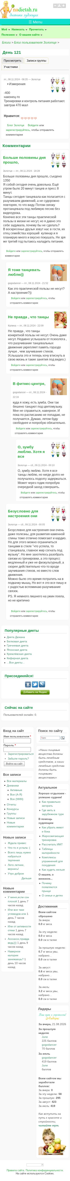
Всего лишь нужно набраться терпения (19, 856)
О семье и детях (52, 895)
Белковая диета (17, 641)
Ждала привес (17, 843)
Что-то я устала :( (19, 847)
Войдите (33, 125)
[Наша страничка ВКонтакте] (28, 686)
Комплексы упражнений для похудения (52, 861)
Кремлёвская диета (19, 653)
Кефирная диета (17, 658)
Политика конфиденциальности (44, 1170)
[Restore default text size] (59, 7)
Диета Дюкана (16, 637)
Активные (16, 790)
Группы (11, 813)
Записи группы (36, 60)
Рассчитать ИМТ (52, 844)
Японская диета (17, 649)
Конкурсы (13, 809)
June (45, 1036)
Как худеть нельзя (53, 869)
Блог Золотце (15, 125)
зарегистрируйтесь (18, 129)
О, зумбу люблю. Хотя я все (31, 451)
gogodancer (49, 1044)
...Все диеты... (16, 662)
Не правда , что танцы (28, 317)
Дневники (13, 785)
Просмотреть (14, 60)
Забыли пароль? (18, 758)
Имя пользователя (17, 736)
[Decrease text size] (55, 7)
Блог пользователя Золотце (35, 42)
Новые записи (16, 818)
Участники (11, 67)
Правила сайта (15, 1170)
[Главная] (19, 17)
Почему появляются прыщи (49, 887)
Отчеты (11, 804)
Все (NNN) (16, 799)
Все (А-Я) (16, 794)
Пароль (10, 745)
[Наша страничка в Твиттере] (35, 686)
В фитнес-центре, (29, 384)
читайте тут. (48, 1125)
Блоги (6, 42)
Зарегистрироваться (21, 753)
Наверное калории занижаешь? (16, 955)
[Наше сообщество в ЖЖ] (42, 686)
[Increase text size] (64, 7)
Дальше (27, 878)
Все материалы (17, 781)
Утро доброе (16, 873)
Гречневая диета (17, 645)
